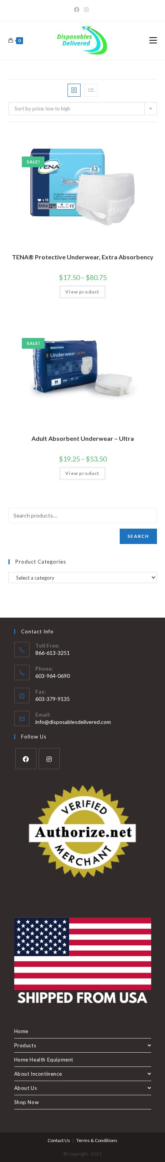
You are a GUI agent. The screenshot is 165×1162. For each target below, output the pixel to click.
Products (25, 1045)
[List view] (90, 90)
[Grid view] (74, 90)
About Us (25, 1088)
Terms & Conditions (96, 1140)
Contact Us (59, 1140)
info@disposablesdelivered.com (73, 722)
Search (138, 536)
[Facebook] (78, 9)
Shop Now (26, 1102)
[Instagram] (86, 9)
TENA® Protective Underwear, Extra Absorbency (82, 256)
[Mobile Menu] (153, 40)
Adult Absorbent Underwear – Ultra (82, 438)
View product (82, 292)
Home (21, 1031)
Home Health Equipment (44, 1060)
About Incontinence (38, 1074)
